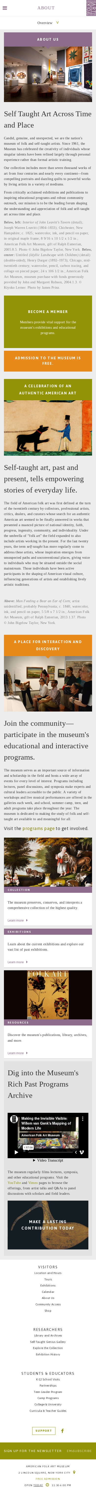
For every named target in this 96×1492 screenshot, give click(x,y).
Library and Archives (48, 1335)
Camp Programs (48, 1398)
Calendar (48, 1291)
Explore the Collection (48, 1347)
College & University (48, 1404)
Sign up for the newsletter (33, 1451)
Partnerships (48, 1385)
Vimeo (33, 1183)
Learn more (16, 920)
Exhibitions (47, 1285)
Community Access (48, 1304)
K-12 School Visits (48, 1379)
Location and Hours (47, 1272)
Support (43, 1430)
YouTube (14, 1183)
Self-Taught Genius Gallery (48, 1341)
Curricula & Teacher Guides (48, 1410)
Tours (48, 1279)
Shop (48, 1310)
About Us (48, 1297)
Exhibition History (48, 1354)
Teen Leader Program (48, 1391)
